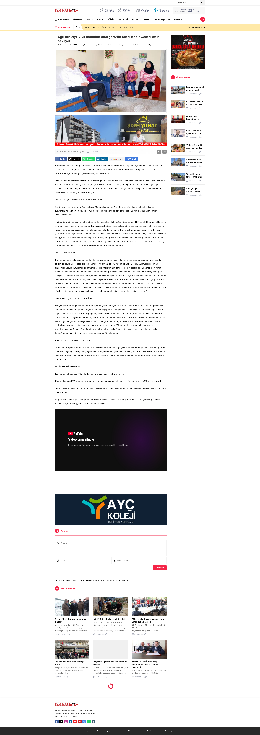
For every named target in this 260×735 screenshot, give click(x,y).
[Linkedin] (70, 721)
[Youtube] (75, 721)
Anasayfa (63, 45)
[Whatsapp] (89, 721)
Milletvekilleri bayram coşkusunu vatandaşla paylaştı (148, 620)
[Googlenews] (84, 721)
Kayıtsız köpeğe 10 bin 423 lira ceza (195, 103)
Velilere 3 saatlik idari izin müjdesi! (194, 146)
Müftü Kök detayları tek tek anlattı (109, 619)
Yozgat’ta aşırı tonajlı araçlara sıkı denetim (195, 177)
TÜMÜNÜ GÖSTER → (196, 27)
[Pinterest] (80, 721)
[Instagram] (66, 721)
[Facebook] (57, 721)
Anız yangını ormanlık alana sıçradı (193, 191)
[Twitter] (61, 721)
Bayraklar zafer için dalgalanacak (195, 88)
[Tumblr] (93, 721)
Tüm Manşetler (89, 45)
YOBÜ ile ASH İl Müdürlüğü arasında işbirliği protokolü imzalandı (145, 664)
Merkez (80, 45)
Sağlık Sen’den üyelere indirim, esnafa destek (193, 133)
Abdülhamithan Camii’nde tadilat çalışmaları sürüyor (195, 162)
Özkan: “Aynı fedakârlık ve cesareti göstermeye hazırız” (109, 27)
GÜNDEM (73, 45)
